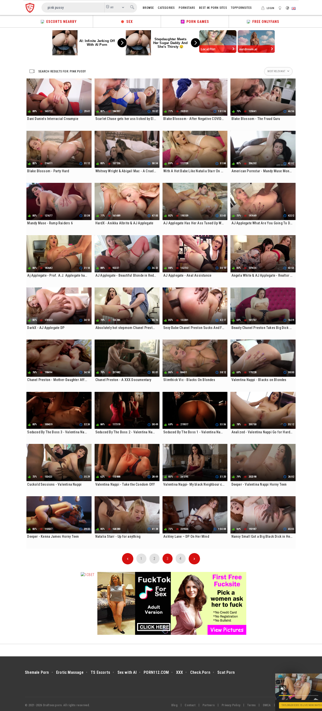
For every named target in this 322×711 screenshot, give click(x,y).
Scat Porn (226, 672)
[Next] (194, 558)
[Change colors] (281, 8)
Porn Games (196, 22)
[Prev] (127, 558)
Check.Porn (200, 672)
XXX (179, 672)
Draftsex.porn (52, 705)
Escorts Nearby (60, 22)
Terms (251, 705)
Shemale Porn (37, 672)
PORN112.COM (156, 672)
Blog (174, 705)
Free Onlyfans (264, 22)
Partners (209, 705)
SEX (128, 22)
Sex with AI (127, 672)
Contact (190, 705)
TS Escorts (100, 672)
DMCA (267, 705)
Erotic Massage (70, 672)
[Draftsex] (30, 7)
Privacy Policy (231, 705)
